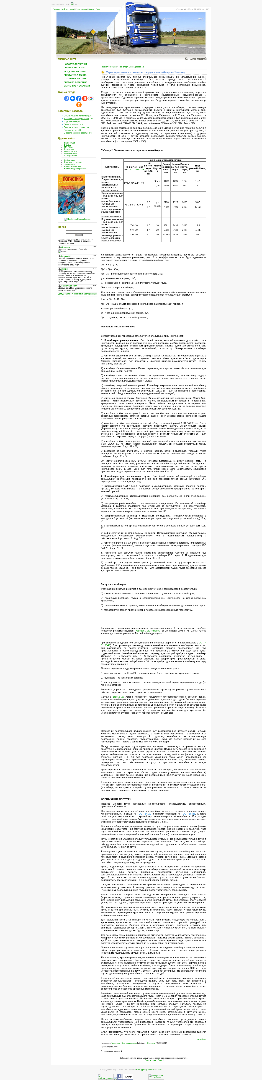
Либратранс (69, 160)
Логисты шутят (70, 130)
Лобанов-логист (71, 153)
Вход (98, 9)
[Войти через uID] (66, 98)
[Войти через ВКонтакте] (72, 98)
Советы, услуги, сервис (74, 127)
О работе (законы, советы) (76, 133)
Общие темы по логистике (76, 116)
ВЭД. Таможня (70, 121)
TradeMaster (69, 164)
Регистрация (81, 9)
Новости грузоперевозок (75, 169)
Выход (91, 9)
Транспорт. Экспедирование (76, 119)
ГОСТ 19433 (188, 813)
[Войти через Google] (91, 98)
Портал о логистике (73, 162)
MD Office (68, 147)
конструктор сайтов (145, 1069)
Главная (56, 9)
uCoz (159, 1069)
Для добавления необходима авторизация (77, 294)
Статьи (113, 67)
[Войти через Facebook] (78, 98)
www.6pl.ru (201, 1039)
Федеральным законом (147, 630)
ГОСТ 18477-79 (135, 169)
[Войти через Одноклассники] (79, 104)
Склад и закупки (71, 124)
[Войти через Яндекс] (85, 98)
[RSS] (72, 4)
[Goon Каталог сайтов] (125, 1079)
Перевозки (69, 149)
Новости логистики (72, 166)
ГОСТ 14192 (144, 813)
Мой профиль (67, 9)
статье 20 (118, 696)
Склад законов (70, 156)
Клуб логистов (70, 151)
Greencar (151, 1043)
